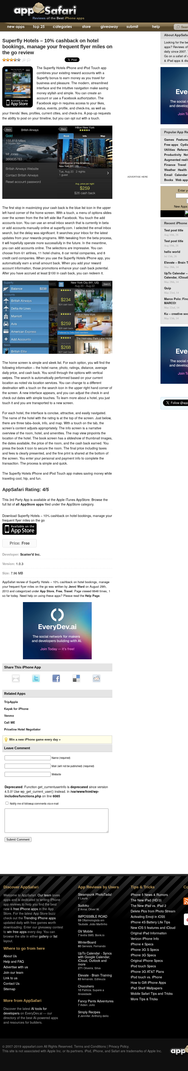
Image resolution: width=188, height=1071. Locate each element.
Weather (170, 170)
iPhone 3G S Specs (145, 949)
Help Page (92, 595)
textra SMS (87, 935)
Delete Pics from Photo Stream (153, 911)
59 (79, 920)
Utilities (169, 149)
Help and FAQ (13, 961)
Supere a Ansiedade (91, 992)
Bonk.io (100, 935)
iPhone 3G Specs (143, 955)
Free (59, 591)
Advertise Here (137, 177)
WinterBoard (87, 942)
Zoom (24, 60)
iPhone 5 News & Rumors (149, 894)
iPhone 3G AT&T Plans (147, 971)
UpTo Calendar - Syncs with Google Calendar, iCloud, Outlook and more (95, 958)
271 (80, 968)
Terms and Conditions (90, 1046)
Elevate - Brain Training (95, 975)
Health (182, 170)
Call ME (9, 722)
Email (168, 175)
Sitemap (9, 989)
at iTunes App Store (19, 529)
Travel (68, 591)
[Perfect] (19, 60)
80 (79, 946)
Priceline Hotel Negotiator (22, 729)
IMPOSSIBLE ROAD (92, 916)
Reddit (96, 678)
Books (168, 180)
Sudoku (83, 905)
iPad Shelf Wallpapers (146, 988)
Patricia (86, 990)
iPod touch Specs (143, 966)
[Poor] (8, 60)
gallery (44, 936)
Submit (132, 27)
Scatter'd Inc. (30, 554)
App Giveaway (109, 27)
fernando (87, 979)
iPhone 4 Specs (142, 944)
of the (58, 18)
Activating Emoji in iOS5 (148, 916)
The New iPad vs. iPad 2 (148, 905)
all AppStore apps (30, 504)
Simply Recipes (89, 1012)
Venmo (9, 715)
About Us (10, 956)
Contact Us (11, 983)
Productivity (172, 154)
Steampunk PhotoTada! (95, 894)
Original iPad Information (149, 933)
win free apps (17, 931)
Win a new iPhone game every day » (35, 739)
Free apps (171, 144)
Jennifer (85, 1016)
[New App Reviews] (15, 27)
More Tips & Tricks (144, 999)
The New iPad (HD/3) (146, 900)
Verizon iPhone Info (145, 938)
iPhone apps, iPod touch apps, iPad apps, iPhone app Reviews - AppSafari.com (55, 9)
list (55, 936)
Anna (83, 909)
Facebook (56, 678)
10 (79, 990)
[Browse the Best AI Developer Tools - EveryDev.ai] (57, 631)
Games (169, 139)
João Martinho (98, 924)
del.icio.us (76, 678)
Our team (44, 895)
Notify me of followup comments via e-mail (34, 803)
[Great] (15, 60)
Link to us (10, 978)
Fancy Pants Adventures (95, 1001)
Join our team (13, 972)
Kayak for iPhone (16, 708)
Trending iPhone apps (40, 918)
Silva (97, 968)
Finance (169, 164)
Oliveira (88, 968)
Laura (84, 898)
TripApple (11, 702)
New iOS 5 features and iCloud (153, 927)
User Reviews (28, 60)
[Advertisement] (137, 102)
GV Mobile (85, 931)
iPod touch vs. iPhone (146, 977)
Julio (92, 1005)
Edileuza (99, 979)
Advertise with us (15, 967)
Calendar (181, 175)
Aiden (84, 1005)
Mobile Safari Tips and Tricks (152, 993)
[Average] (11, 60)
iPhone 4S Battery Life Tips (150, 922)
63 (79, 979)
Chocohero (86, 986)
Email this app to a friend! (15, 678)
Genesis (87, 946)
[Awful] (4, 60)
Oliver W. (93, 909)
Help (156, 27)
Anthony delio (100, 1016)
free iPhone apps (25, 908)
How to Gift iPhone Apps (148, 982)
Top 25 (39, 27)
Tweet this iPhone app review (36, 678)
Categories (62, 27)
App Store (47, 591)
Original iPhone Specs (147, 960)
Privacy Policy (118, 1046)
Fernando (100, 946)
